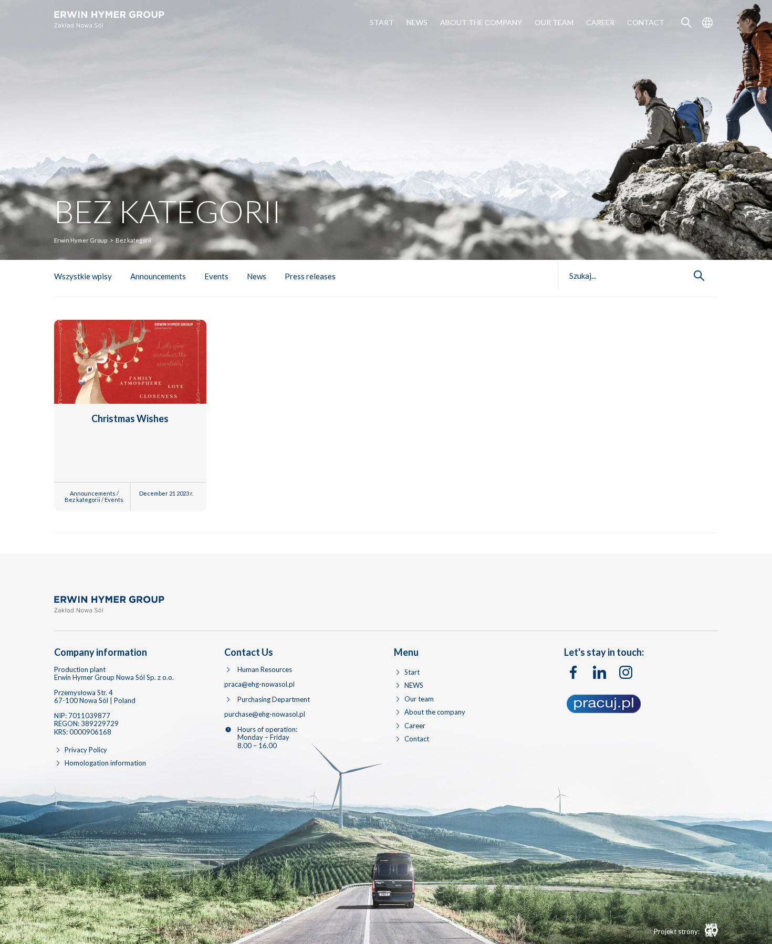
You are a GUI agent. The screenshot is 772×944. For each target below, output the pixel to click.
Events (216, 276)
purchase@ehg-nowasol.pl (264, 714)
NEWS (416, 22)
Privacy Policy (86, 750)
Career (600, 22)
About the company (481, 22)
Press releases (310, 276)
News (256, 276)
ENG (707, 73)
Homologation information (105, 763)
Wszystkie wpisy (83, 276)
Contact (645, 22)
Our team (554, 22)
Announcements (158, 276)
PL (707, 47)
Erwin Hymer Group (80, 240)
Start (382, 22)
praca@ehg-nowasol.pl (259, 684)
